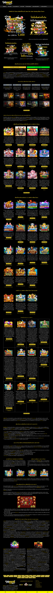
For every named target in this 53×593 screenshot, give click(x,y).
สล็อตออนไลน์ (37, 427)
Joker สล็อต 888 (44, 75)
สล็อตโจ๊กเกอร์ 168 (6, 438)
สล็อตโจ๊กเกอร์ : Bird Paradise (9, 380)
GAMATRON (32, 107)
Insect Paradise (44, 243)
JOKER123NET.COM (24, 478)
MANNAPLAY (20, 107)
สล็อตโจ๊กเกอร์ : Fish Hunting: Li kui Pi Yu (44, 401)
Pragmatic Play (44, 107)
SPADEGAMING (9, 107)
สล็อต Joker (44, 74)
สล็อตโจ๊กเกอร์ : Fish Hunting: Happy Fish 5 (44, 367)
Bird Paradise (20, 243)
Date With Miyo (32, 189)
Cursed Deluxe (44, 146)
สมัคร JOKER (9, 6)
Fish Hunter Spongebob (8, 265)
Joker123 (4, 72)
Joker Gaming (19, 74)
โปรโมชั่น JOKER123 (28, 6)
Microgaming (32, 99)
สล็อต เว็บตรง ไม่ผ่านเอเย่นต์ (42, 562)
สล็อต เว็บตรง (46, 59)
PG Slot (9, 99)
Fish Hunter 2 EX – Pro (44, 218)
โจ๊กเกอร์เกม (27, 536)
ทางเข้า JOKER (22, 6)
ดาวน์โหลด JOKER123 (44, 6)
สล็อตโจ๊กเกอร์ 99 (22, 534)
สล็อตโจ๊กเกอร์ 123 (41, 438)
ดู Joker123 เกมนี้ (8, 219)
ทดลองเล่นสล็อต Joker (36, 6)
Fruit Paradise (9, 146)
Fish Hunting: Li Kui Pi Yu (32, 264)
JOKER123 (4, 6)
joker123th (27, 118)
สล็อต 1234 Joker (17, 439)
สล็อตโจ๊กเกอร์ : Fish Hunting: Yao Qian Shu (32, 402)
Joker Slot (11, 73)
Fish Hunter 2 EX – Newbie (20, 218)
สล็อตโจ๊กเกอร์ (25, 58)
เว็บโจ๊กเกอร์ (12, 537)
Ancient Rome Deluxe (21, 146)
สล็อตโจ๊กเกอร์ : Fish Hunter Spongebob (9, 410)
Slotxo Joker (44, 535)
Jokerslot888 (12, 529)
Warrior (44, 189)
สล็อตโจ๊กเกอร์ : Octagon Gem (9, 340)
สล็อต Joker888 (16, 478)
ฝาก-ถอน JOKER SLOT (16, 6)
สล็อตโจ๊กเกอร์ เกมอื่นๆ (26, 192)
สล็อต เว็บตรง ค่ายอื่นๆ (26, 110)
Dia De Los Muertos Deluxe (8, 187)
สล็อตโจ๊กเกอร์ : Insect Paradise (32, 380)
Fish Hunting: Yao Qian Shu (44, 264)
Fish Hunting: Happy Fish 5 (20, 265)
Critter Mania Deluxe (20, 168)
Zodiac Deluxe (44, 168)
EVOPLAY (20, 99)
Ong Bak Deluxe (8, 167)
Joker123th (17, 75)
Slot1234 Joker (33, 529)
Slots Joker (41, 73)
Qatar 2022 (32, 168)
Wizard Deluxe (21, 189)
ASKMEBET (44, 99)
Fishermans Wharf (32, 243)
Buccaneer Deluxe (32, 146)
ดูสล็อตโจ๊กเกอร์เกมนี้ (8, 144)
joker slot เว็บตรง (15, 486)
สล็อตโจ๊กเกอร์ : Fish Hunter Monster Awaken (21, 403)
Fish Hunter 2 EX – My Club (8, 239)
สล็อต (5, 119)
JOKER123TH (6, 434)
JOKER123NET (22, 450)
